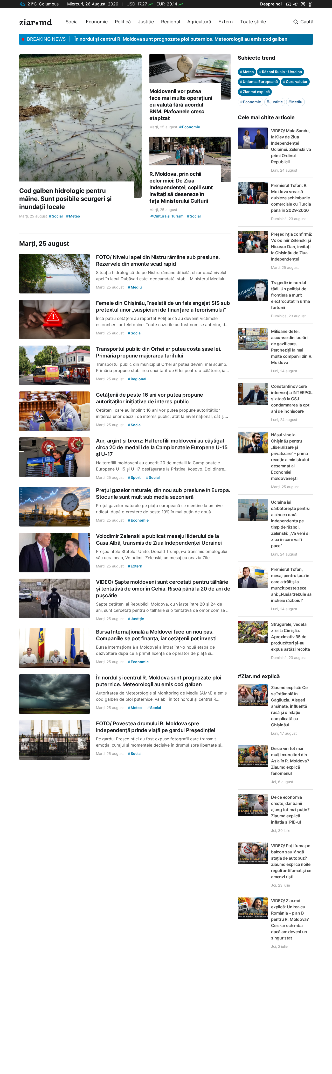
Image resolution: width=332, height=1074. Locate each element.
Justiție (146, 21)
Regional (170, 21)
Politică (123, 21)
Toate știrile (253, 21)
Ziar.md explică (255, 91)
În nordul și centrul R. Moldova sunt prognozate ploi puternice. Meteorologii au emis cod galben (180, 39)
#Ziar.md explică (259, 676)
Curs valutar (295, 81)
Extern (225, 21)
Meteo (247, 71)
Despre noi (271, 3)
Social (72, 21)
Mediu (295, 101)
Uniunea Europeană (259, 81)
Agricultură (199, 21)
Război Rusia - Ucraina (280, 71)
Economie (97, 21)
